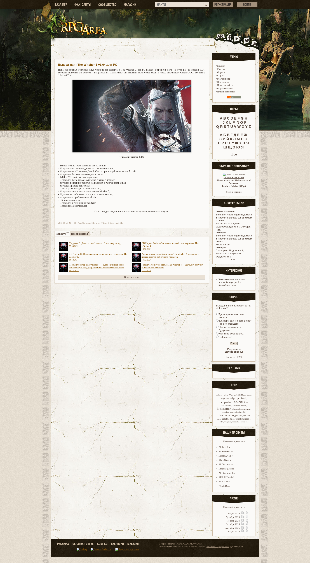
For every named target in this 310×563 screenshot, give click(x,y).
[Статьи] (247, 513)
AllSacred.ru (225, 447)
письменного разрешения (217, 546)
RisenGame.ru (225, 460)
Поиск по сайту (225, 85)
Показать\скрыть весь (234, 441)
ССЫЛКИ (102, 543)
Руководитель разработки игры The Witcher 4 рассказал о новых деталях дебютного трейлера (170, 257)
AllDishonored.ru (227, 473)
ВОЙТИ (247, 4)
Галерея (221, 69)
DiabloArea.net (226, 455)
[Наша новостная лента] (254, 40)
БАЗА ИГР (61, 4)
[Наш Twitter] (245, 40)
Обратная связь (225, 88)
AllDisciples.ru (226, 464)
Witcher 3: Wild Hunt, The (112, 223)
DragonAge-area (226, 468)
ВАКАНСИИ (117, 543)
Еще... (234, 259)
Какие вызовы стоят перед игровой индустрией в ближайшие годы (232, 282)
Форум (220, 75)
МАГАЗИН (130, 4)
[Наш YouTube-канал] (237, 40)
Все (234, 154)
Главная (221, 65)
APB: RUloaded (226, 477)
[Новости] (242, 513)
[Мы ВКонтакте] (221, 40)
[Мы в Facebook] (230, 40)
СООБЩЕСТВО (107, 4)
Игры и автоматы (226, 91)
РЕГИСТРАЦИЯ (222, 4)
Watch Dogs (224, 486)
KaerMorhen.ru (84, 223)
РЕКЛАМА (63, 543)
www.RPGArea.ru (184, 544)
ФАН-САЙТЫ (82, 4)
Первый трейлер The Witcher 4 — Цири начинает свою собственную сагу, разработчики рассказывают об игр (96, 267)
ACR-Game (224, 481)
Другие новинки (234, 191)
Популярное (223, 82)
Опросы (221, 72)
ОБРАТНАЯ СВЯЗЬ (83, 543)
